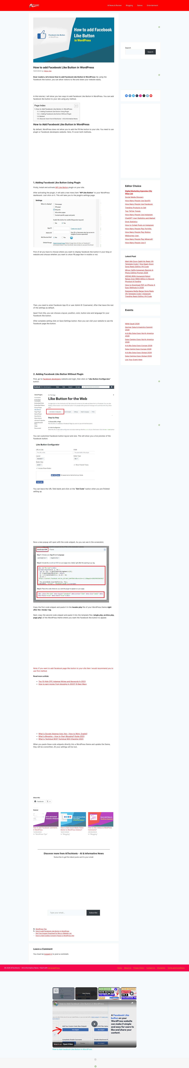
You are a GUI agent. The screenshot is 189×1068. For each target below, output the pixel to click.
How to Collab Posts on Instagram (139, 225)
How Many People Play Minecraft (139, 239)
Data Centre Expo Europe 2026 (138, 349)
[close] (95, 1059)
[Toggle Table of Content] (75, 106)
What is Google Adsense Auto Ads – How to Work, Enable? (62, 734)
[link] (56, 1004)
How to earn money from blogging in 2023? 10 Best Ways (62, 684)
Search (128, 48)
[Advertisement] (140, 141)
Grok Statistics (131, 222)
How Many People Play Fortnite (138, 229)
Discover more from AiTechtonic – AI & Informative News (59, 119)
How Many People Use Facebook (139, 204)
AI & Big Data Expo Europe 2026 (138, 345)
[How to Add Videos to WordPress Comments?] (100, 819)
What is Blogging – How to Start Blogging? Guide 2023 (61, 736)
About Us (127, 968)
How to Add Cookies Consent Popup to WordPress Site (55, 936)
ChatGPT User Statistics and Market (140, 218)
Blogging (129, 5)
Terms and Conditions (176, 968)
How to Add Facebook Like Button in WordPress (54, 109)
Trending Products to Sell (135, 208)
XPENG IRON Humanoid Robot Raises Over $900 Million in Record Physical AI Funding (139, 279)
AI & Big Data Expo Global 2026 (138, 352)
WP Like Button (61, 187)
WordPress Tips (41, 929)
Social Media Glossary (134, 197)
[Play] (109, 993)
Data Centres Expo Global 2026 (138, 356)
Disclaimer (161, 968)
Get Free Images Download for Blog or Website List (54, 933)
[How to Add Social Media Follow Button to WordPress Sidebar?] (73, 819)
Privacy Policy (138, 968)
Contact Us (150, 968)
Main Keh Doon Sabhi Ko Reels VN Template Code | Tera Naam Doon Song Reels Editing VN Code (139, 264)
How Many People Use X (135, 243)
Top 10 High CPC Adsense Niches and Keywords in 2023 (62, 681)
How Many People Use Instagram (139, 215)
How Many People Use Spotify (137, 201)
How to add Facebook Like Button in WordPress (52, 931)
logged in (48, 954)
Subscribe (93, 913)
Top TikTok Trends (132, 211)
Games (140, 5)
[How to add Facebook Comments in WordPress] (46, 819)
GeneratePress (54, 968)
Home (119, 968)
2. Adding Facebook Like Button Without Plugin (55, 114)
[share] (132, 1003)
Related (42, 116)
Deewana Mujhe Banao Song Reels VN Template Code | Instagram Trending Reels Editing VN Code (139, 293)
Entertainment (152, 5)
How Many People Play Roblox (138, 232)
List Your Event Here (133, 359)
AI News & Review (115, 5)
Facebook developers (52, 379)
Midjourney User (132, 236)
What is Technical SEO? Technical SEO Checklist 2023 (60, 739)
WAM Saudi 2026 (132, 324)
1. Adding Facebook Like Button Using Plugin (54, 111)
